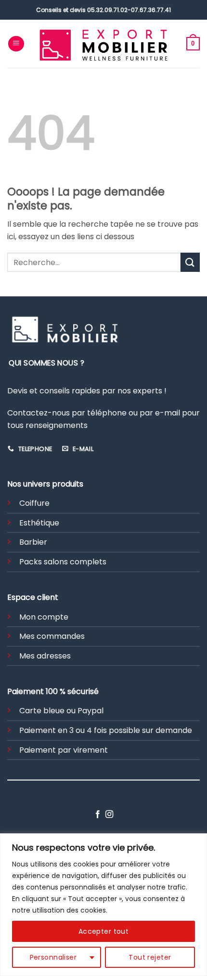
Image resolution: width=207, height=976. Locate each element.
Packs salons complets (62, 561)
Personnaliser (53, 957)
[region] (103, 904)
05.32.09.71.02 (107, 10)
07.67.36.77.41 (151, 10)
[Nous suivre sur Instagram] (109, 814)
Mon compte (43, 616)
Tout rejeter (150, 957)
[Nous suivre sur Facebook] (98, 814)
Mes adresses (45, 655)
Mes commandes (52, 636)
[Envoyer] (190, 262)
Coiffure (34, 503)
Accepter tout (103, 931)
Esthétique (39, 522)
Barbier (33, 542)
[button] (16, 44)
